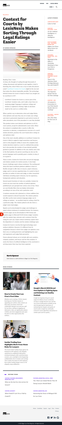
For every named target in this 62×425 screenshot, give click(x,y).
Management (19, 378)
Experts (45, 408)
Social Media (54, 3)
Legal (49, 408)
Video (51, 378)
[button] (53, 7)
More (51, 7)
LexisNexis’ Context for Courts (16, 89)
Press (53, 408)
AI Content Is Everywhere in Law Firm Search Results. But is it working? (53, 106)
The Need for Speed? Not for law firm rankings (53, 93)
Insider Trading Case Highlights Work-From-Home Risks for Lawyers (16, 344)
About (34, 408)
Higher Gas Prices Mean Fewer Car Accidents (53, 48)
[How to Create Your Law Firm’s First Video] (16, 280)
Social (47, 378)
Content (50, 28)
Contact (57, 408)
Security (12, 390)
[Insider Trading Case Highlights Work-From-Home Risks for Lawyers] (16, 329)
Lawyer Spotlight (53, 21)
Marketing (51, 44)
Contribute (39, 408)
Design (42, 3)
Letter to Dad (52, 23)
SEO (47, 3)
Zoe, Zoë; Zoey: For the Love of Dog (52, 119)
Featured (50, 29)
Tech (7, 14)
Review (4, 14)
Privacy (57, 411)
